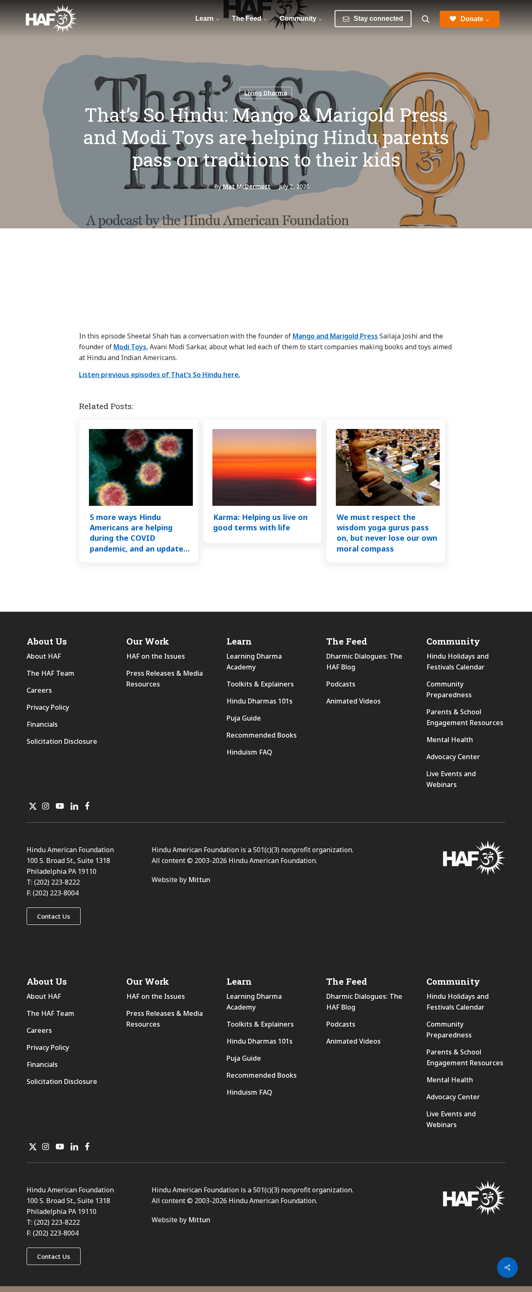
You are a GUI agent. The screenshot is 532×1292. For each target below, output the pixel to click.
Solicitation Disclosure (62, 741)
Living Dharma (265, 93)
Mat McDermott (247, 186)
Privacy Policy (48, 707)
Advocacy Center (453, 756)
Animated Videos (353, 701)
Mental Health (449, 739)
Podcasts (340, 684)
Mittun (199, 879)
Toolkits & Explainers (260, 684)
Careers (39, 690)
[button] (53, 916)
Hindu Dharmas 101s (260, 701)
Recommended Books (262, 735)
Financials (42, 724)
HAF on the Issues (155, 656)
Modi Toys (129, 346)
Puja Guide (244, 718)
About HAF (44, 656)
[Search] (425, 19)
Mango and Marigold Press (335, 336)
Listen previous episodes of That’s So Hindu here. (159, 374)
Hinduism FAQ (249, 752)
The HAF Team (50, 673)
